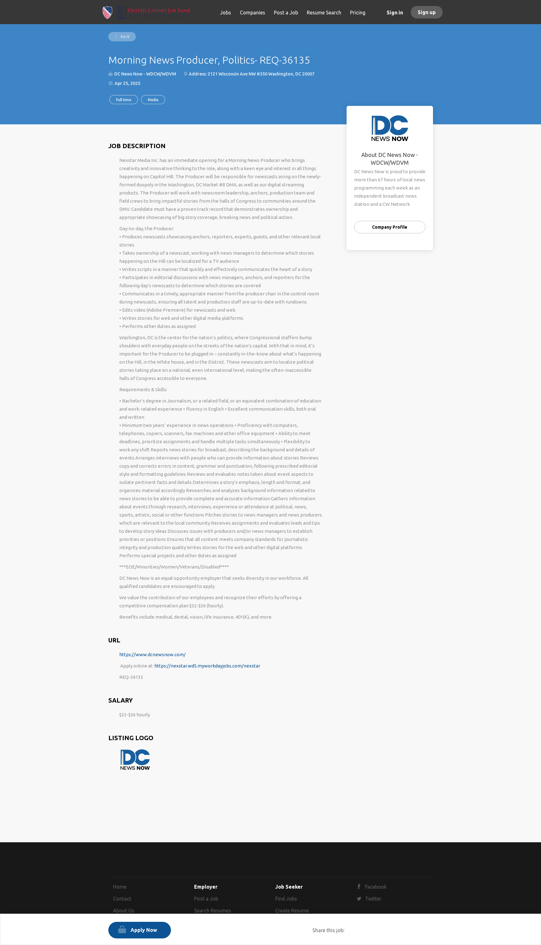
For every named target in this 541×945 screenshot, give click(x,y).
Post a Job (206, 898)
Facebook (376, 887)
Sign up (427, 12)
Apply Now (144, 930)
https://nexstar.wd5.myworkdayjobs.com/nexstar (207, 665)
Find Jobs (286, 898)
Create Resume (292, 910)
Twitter (373, 898)
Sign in (395, 12)
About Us (123, 910)
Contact (122, 898)
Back (125, 36)
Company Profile (389, 227)
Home (119, 887)
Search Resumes (212, 910)
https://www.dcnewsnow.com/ (152, 654)
